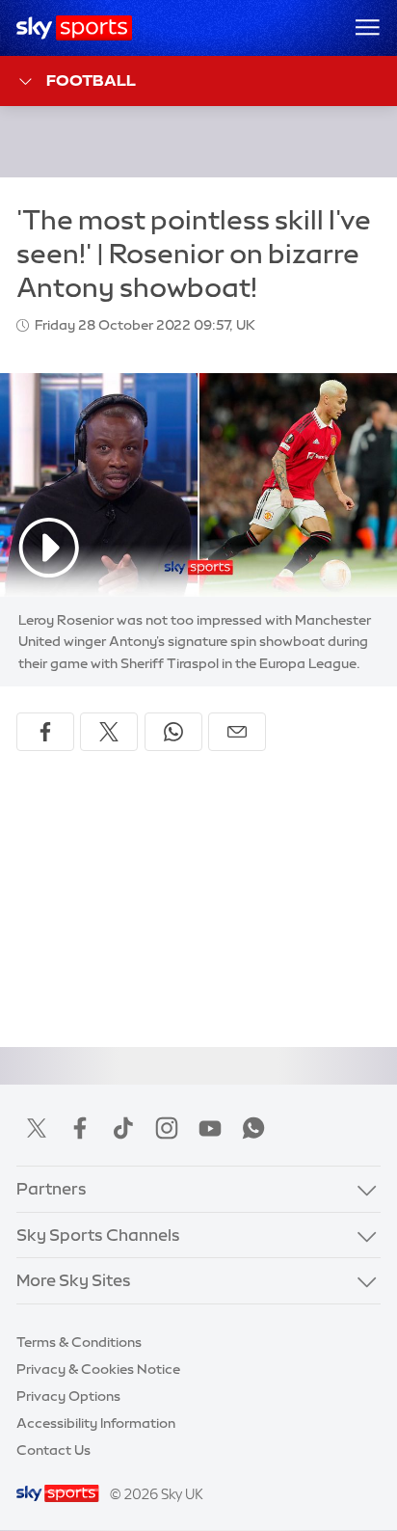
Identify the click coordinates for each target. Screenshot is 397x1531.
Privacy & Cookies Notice (98, 1369)
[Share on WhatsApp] (173, 731)
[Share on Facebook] (45, 731)
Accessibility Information (95, 1423)
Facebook (80, 1128)
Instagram (166, 1128)
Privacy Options (68, 1396)
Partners (51, 1188)
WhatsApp (253, 1128)
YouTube (210, 1128)
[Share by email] (237, 731)
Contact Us (53, 1450)
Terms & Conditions (79, 1342)
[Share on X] (109, 731)
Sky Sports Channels (98, 1235)
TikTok (123, 1128)
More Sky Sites (73, 1280)
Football (91, 80)
